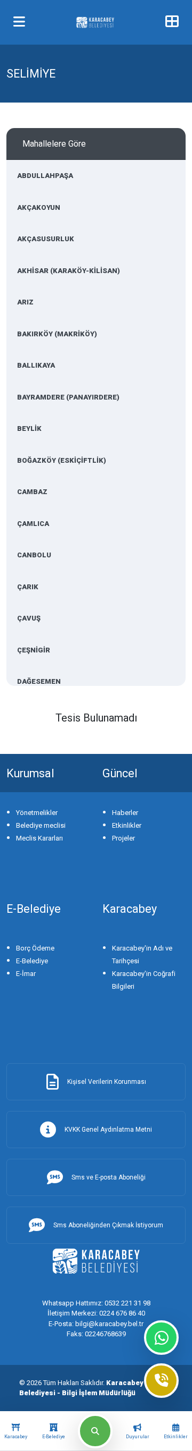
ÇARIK (27, 587)
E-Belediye (32, 961)
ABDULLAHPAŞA (45, 176)
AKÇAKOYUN (38, 207)
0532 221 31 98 (96, 1303)
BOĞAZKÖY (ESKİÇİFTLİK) (61, 460)
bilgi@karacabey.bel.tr (96, 1324)
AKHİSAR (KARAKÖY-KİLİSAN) (68, 271)
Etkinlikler (126, 825)
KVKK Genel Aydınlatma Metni (108, 1129)
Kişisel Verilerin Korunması (106, 1081)
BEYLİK (29, 428)
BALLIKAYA (36, 365)
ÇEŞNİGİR (33, 650)
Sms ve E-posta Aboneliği (108, 1177)
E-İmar (26, 974)
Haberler (125, 813)
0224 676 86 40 (96, 1313)
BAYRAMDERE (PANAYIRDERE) (68, 397)
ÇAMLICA (33, 524)
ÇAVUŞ (29, 618)
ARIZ (25, 302)
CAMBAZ (32, 492)
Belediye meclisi (41, 825)
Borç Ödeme (35, 948)
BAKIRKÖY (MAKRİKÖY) (57, 334)
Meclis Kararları (39, 838)
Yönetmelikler (37, 813)
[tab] (16, 1431)
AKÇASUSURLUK (45, 239)
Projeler (123, 838)
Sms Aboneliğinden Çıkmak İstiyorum (108, 1225)
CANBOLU (34, 555)
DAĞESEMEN (39, 681)
